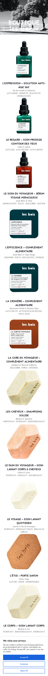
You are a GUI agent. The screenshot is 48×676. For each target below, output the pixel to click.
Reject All (24, 670)
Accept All (24, 657)
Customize (24, 664)
